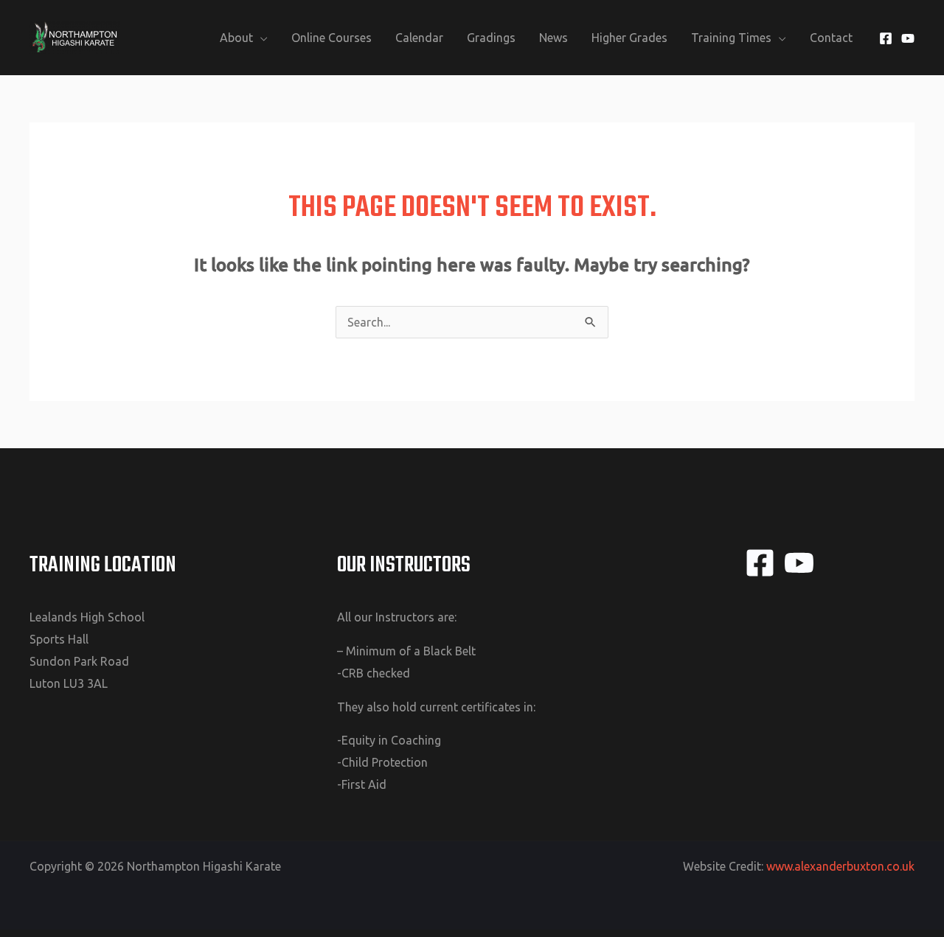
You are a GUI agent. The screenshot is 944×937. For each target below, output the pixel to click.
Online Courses (331, 37)
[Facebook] (885, 38)
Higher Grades (629, 37)
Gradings (491, 37)
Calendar (419, 37)
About (236, 37)
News (553, 37)
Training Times (731, 37)
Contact (831, 37)
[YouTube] (907, 38)
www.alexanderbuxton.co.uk (840, 866)
